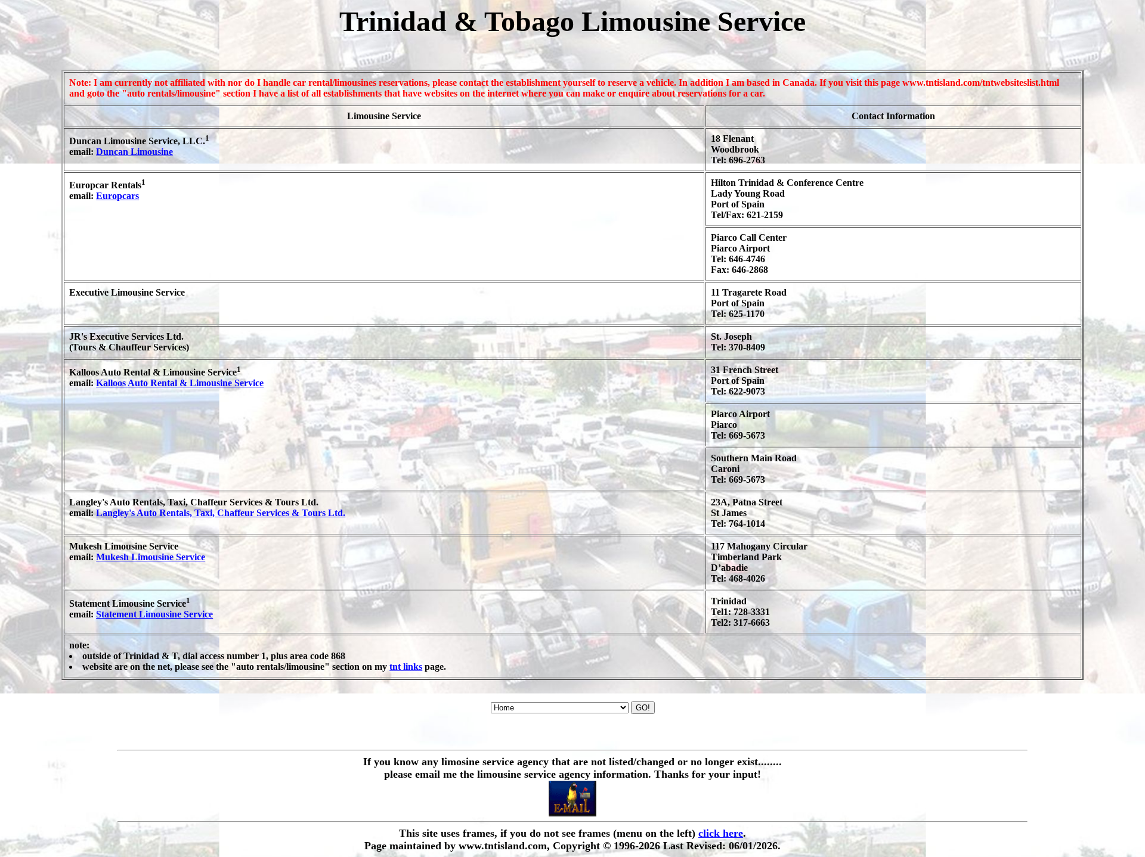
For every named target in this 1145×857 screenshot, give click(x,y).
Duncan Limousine (134, 152)
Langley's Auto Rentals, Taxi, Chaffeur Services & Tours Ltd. (220, 513)
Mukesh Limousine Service (150, 557)
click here (720, 833)
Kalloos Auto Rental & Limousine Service (180, 383)
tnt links (405, 667)
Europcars (117, 196)
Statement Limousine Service (154, 614)
